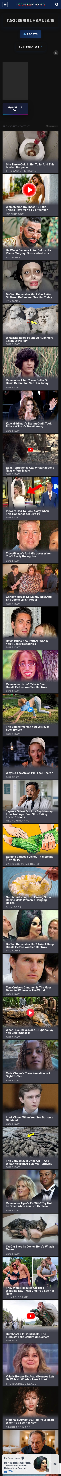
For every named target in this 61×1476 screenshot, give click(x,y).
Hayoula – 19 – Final (15, 108)
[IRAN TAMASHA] (30, 4)
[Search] (57, 4)
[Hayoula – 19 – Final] (15, 81)
